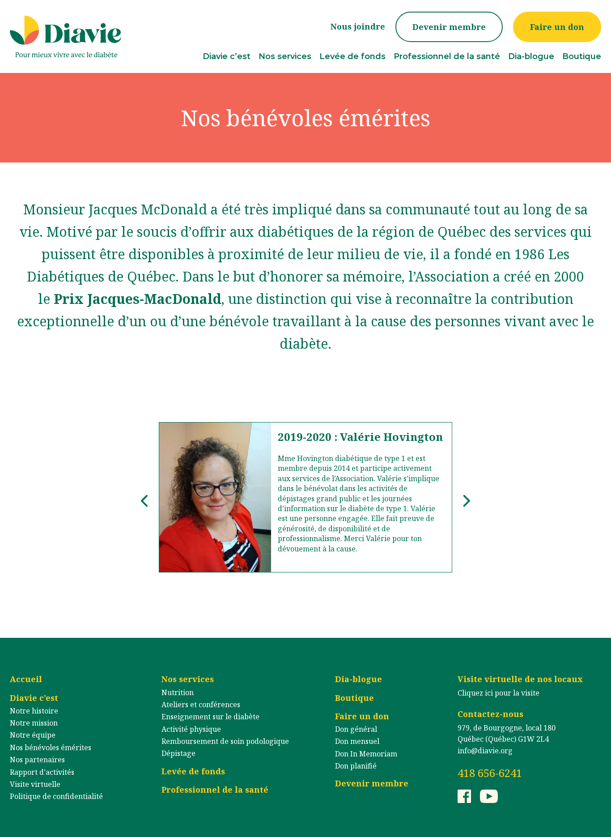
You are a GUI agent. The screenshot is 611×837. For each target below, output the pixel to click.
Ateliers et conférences (200, 704)
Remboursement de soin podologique (225, 741)
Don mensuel (357, 741)
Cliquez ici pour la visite (498, 693)
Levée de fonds (352, 56)
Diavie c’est (226, 56)
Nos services (285, 56)
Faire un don (557, 26)
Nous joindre (358, 26)
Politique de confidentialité (56, 796)
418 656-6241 (490, 772)
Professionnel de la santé (447, 56)
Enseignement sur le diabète (210, 717)
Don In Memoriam (366, 754)
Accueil (26, 679)
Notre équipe (32, 735)
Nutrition (177, 692)
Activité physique (191, 729)
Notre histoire (34, 711)
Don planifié (356, 766)
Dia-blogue (531, 56)
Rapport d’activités (42, 772)
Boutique (581, 56)
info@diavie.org (485, 751)
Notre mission (34, 723)
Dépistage (178, 753)
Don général (356, 729)
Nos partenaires (37, 759)
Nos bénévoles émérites (50, 747)
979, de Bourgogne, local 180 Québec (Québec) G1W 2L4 (507, 733)
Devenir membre (449, 26)
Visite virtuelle (35, 784)
